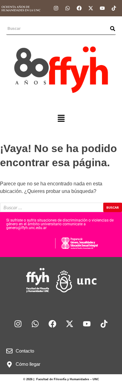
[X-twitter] (91, 8)
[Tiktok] (114, 8)
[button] (61, 119)
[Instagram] (56, 8)
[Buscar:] (61, 207)
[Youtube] (102, 8)
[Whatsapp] (68, 8)
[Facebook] (79, 8)
